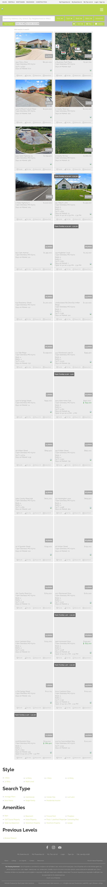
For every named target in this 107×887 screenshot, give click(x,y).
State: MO (19, 24)
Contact (31, 860)
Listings (13, 860)
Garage (70, 823)
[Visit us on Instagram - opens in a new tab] (53, 847)
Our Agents (22, 860)
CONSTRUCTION (41, 2)
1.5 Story (29, 778)
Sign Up (71, 854)
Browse (10, 838)
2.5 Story (70, 778)
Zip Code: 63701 (31, 24)
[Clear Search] (74, 24)
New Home (9, 800)
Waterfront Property (33, 823)
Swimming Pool (73, 819)
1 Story (7, 778)
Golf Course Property (12, 819)
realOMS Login (87, 883)
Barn (6, 816)
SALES (4, 2)
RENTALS (11, 2)
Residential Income (53, 800)
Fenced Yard (51, 816)
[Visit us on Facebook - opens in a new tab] (47, 847)
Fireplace (70, 816)
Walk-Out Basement (12, 823)
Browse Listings (98, 883)
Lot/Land (70, 797)
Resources (40, 860)
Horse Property (31, 819)
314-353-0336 (85, 854)
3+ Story (7, 782)
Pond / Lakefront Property (56, 819)
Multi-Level (30, 782)
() (64, 2)
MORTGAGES (20, 2)
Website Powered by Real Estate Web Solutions (19, 883)
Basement (29, 816)
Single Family (30, 800)
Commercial (30, 797)
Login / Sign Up (99, 2)
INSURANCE (30, 2)
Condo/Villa (50, 797)
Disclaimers (78, 883)
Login (63, 854)
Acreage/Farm (10, 797)
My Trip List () (88, 2)
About (6, 860)
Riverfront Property (53, 823)
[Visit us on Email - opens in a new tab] (59, 847)
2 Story (49, 778)
